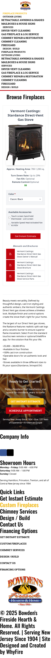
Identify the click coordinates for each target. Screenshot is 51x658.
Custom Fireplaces (19, 505)
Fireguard (8, 45)
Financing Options (19, 531)
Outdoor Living (12, 16)
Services (8, 27)
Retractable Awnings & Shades (22, 20)
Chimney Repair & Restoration (22, 37)
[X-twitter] (10, 452)
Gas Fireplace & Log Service (20, 34)
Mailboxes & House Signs (18, 23)
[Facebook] (3, 452)
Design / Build (11, 48)
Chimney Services (18, 511)
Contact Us (11, 524)
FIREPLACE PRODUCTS (15, 13)
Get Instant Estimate (21, 498)
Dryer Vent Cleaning (15, 30)
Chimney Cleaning (14, 41)
